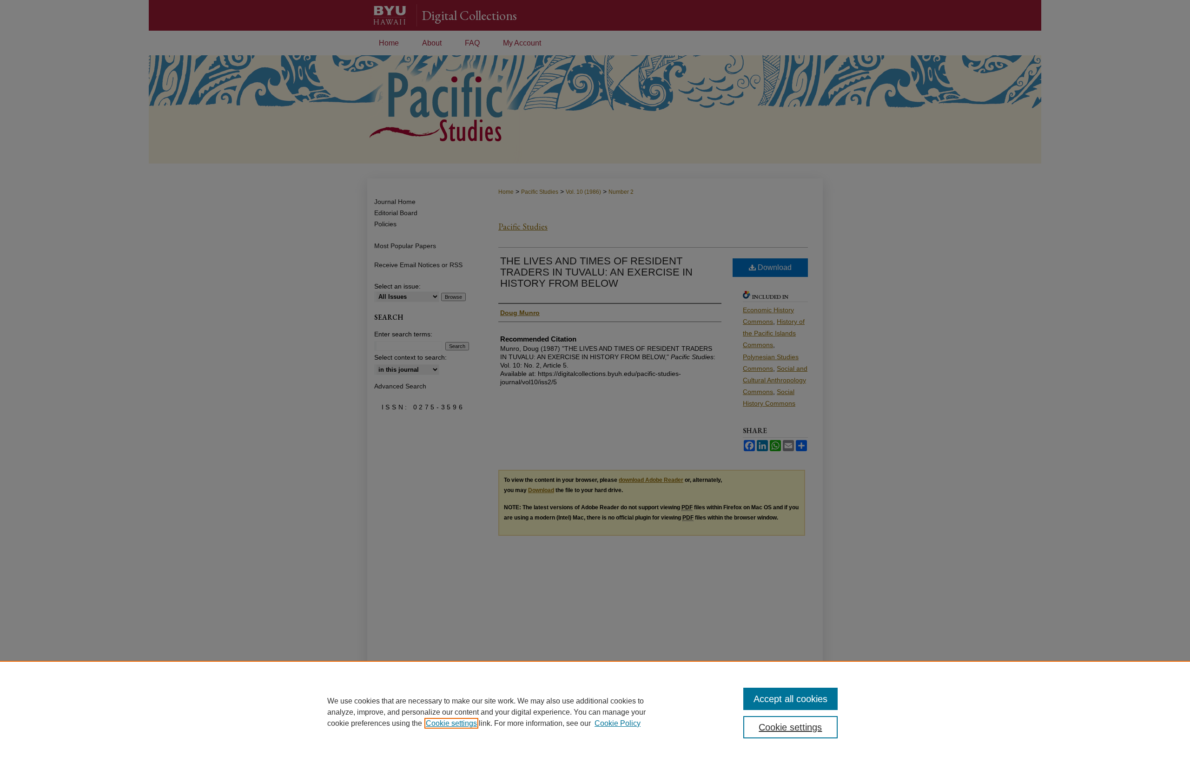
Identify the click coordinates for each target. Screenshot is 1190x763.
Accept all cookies (790, 699)
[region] (595, 712)
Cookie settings (451, 723)
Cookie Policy (618, 723)
